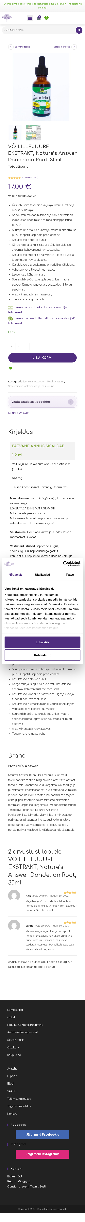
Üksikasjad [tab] (42, 574)
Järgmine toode (62, 46)
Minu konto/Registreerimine (25, 1024)
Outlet (11, 1017)
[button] (30, 18)
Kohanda (40, 655)
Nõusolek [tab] (15, 574)
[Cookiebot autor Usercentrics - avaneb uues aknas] (63, 563)
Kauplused (14, 1055)
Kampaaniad (15, 1009)
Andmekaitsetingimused (22, 1032)
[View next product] (74, 47)
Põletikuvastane (55, 381)
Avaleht (12, 1068)
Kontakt (12, 1113)
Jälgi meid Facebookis (42, 1134)
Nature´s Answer (18, 412)
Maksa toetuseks (34, 381)
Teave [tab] (70, 574)
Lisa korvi (42, 358)
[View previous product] (11, 47)
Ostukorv (13, 1047)
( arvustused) (30, 177)
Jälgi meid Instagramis (43, 1154)
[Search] (79, 30)
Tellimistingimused (19, 1098)
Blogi (10, 1083)
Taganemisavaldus (19, 1106)
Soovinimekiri (15, 1039)
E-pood (12, 1076)
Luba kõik (42, 642)
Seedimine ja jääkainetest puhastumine (31, 386)
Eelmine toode (22, 46)
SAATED (12, 1091)
